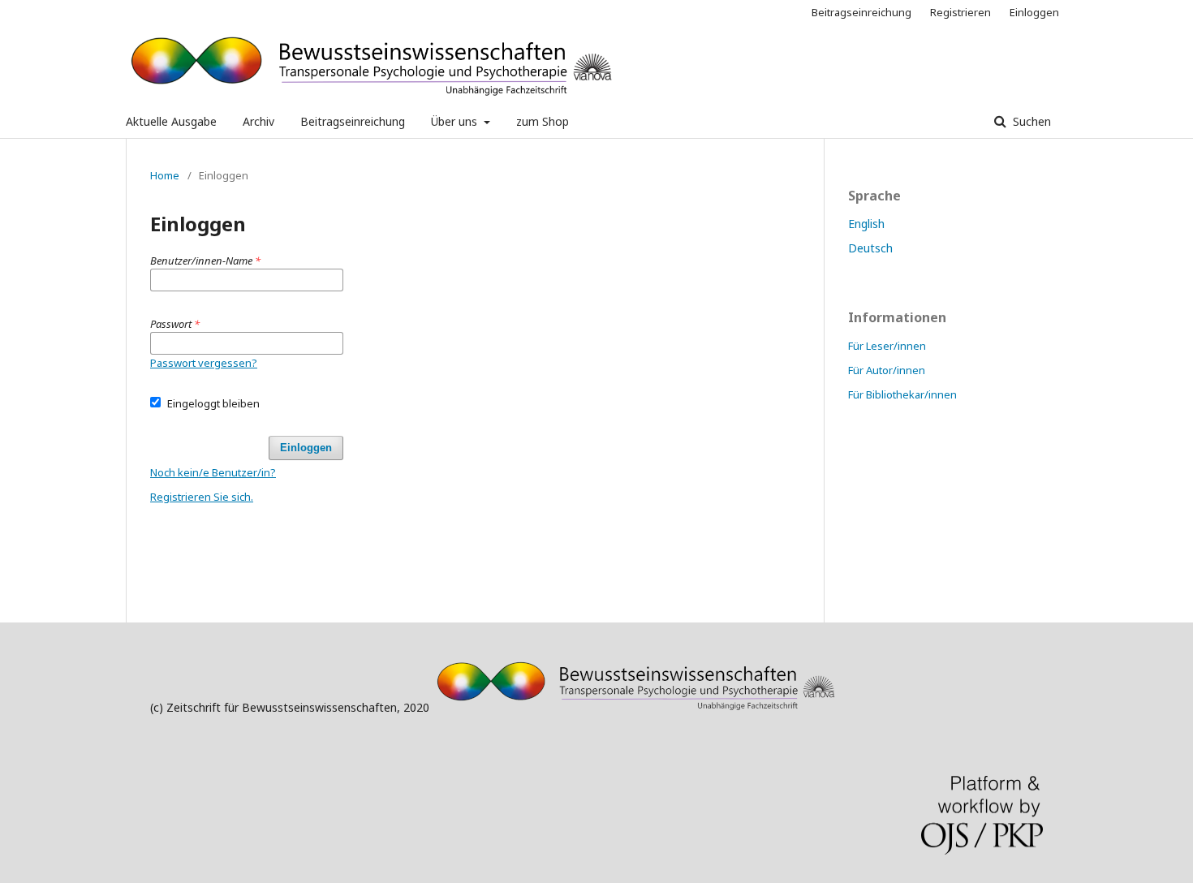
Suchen (1030, 121)
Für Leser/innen (887, 345)
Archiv (258, 121)
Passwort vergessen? (203, 362)
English (866, 223)
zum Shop (542, 121)
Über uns (455, 121)
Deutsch (870, 248)
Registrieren (960, 12)
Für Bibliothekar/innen (902, 394)
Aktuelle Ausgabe (171, 121)
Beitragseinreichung (352, 121)
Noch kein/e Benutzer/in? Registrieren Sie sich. (213, 484)
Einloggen (1034, 12)
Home (164, 175)
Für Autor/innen (886, 370)
